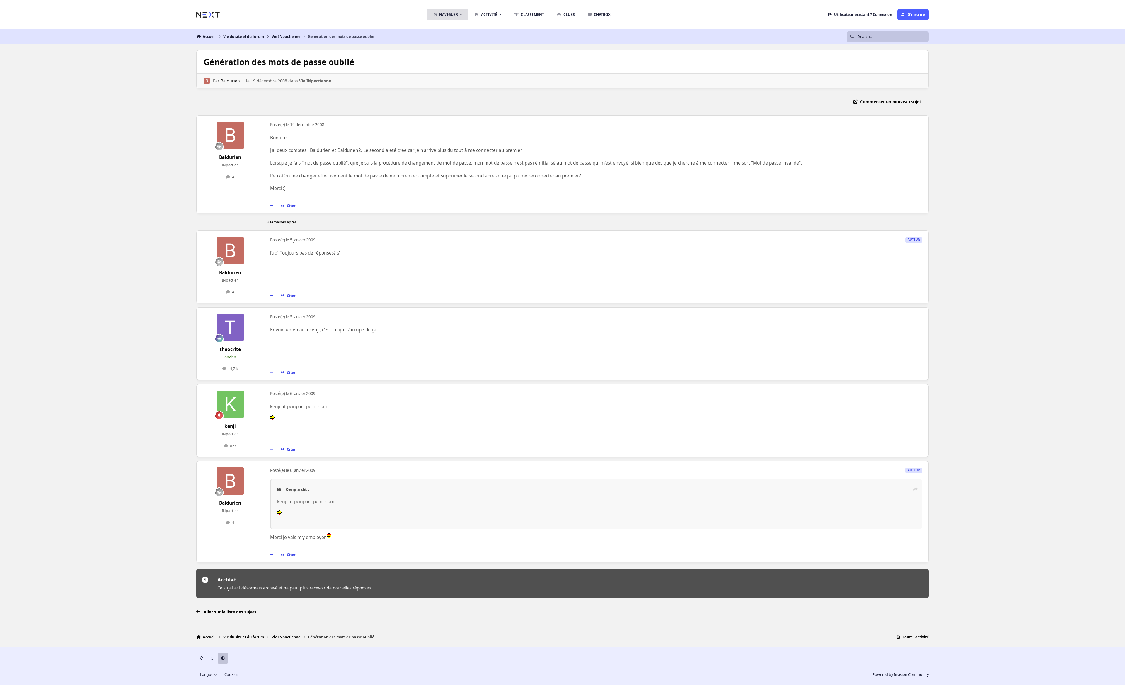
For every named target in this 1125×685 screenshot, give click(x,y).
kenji (230, 426)
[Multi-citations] (271, 206)
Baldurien (230, 81)
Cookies (231, 674)
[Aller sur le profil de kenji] (230, 404)
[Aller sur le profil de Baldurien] (207, 81)
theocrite (230, 349)
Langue (207, 674)
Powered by (900, 674)
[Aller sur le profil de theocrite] (230, 327)
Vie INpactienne (315, 81)
